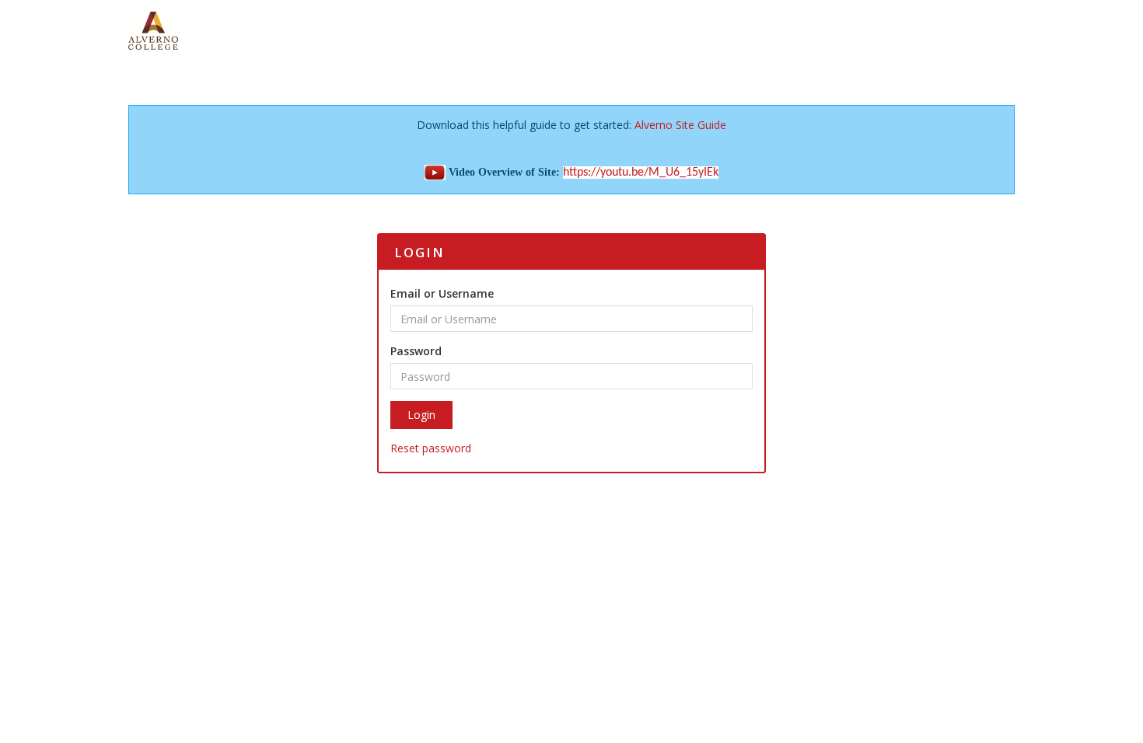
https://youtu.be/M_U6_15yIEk (640, 172)
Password (416, 351)
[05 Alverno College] (153, 30)
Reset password (430, 448)
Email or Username (442, 293)
